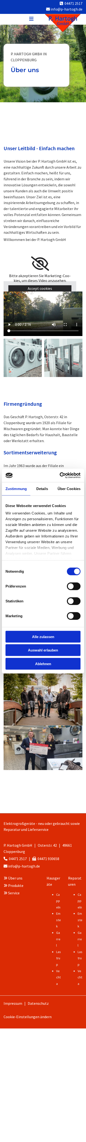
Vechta (58, 977)
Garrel (58, 939)
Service (14, 893)
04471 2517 (73, 3)
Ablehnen (43, 664)
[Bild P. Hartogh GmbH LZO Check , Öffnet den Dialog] (43, 747)
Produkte (15, 885)
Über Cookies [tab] (69, 488)
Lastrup (58, 958)
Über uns (15, 878)
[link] (40, 264)
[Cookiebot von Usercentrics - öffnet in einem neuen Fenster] (61, 475)
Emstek (58, 919)
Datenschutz (38, 1003)
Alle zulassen (43, 636)
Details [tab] (42, 488)
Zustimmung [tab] (16, 488)
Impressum (13, 1003)
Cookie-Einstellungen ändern (28, 1016)
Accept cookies (40, 288)
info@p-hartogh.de (24, 866)
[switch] (74, 586)
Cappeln (58, 900)
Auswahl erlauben (43, 650)
